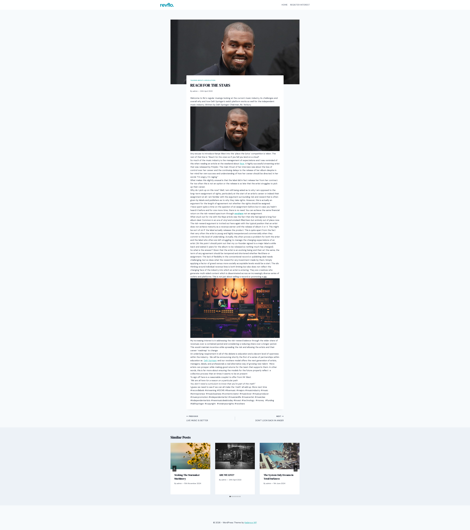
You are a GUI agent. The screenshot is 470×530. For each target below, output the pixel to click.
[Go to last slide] (174, 469)
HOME (285, 4)
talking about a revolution (202, 80)
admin (195, 91)
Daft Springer (210, 360)
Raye (242, 163)
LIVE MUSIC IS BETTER (197, 418)
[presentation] (190, 456)
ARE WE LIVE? (226, 475)
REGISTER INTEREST (300, 4)
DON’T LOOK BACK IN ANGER (269, 418)
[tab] (230, 496)
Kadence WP (250, 522)
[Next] (296, 469)
